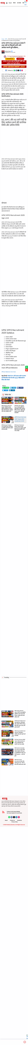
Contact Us (12, 820)
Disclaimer (19, 820)
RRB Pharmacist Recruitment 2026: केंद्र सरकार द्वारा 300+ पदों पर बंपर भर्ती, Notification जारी (20, 762)
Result (10, 3)
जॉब (23, 3)
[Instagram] (22, 70)
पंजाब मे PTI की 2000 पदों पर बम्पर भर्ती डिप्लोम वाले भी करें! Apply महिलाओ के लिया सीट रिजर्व (14, 378)
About (6, 820)
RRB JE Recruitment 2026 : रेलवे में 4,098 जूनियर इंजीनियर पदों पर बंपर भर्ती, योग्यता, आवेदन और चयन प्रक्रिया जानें (7, 408)
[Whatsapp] (14, 70)
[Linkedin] (20, 70)
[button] (5, 388)
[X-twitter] (18, 70)
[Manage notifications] (24, 1042)
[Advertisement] (14, 22)
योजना (14, 3)
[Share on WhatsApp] (26, 367)
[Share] (26, 370)
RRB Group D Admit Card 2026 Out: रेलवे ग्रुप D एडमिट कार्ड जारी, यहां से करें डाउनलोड (7, 427)
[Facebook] (16, 70)
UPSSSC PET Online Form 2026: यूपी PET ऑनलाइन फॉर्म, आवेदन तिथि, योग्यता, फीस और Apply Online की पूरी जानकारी (19, 409)
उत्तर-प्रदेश (19, 3)
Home (3, 39)
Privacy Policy (15, 822)
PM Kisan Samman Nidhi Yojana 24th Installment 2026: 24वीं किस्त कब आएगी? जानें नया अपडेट (20, 428)
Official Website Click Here (9, 372)
